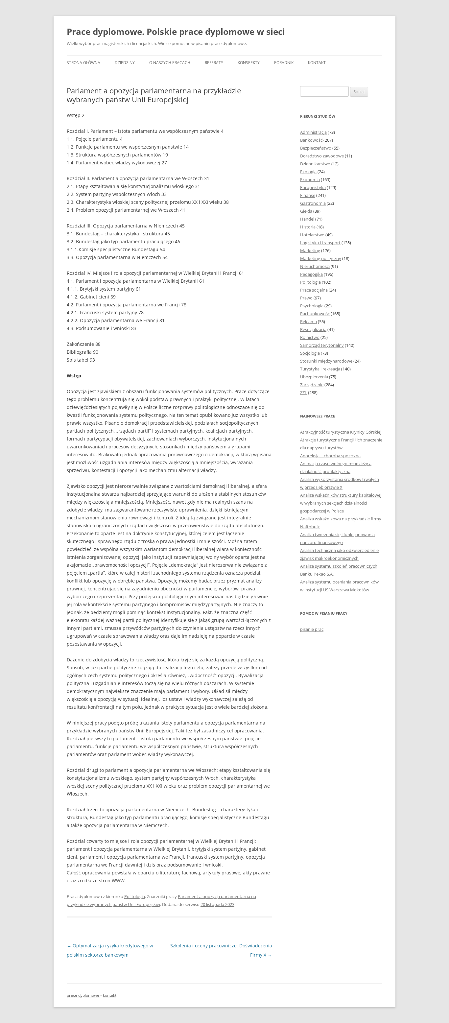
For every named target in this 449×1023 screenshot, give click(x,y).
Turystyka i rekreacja (320, 369)
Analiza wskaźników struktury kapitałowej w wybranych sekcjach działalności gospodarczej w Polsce (340, 503)
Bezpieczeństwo (315, 148)
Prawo (306, 298)
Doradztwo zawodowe (322, 156)
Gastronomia (313, 203)
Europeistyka (313, 187)
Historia (308, 227)
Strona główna (83, 62)
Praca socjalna (314, 290)
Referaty (214, 62)
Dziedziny (125, 62)
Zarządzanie (311, 385)
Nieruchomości (315, 266)
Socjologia (310, 353)
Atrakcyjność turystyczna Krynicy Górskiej (340, 432)
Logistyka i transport (320, 243)
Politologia (134, 896)
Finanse (307, 195)
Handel (307, 219)
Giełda (306, 211)
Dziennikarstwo (315, 164)
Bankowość (311, 140)
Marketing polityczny (320, 258)
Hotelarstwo (312, 235)
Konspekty (249, 62)
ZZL (303, 392)
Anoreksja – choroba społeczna (330, 456)
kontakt (109, 995)
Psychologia (311, 306)
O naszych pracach (169, 62)
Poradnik (284, 62)
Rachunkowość (315, 314)
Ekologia (308, 172)
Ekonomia (310, 179)
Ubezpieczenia (314, 377)
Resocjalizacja (313, 329)
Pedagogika (311, 274)
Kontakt (317, 62)
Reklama (308, 321)
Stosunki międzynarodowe (326, 361)
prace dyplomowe (83, 995)
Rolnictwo (309, 337)
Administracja (313, 132)
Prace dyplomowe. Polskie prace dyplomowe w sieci (176, 31)
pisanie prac (311, 629)
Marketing (310, 250)
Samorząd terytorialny (322, 345)
